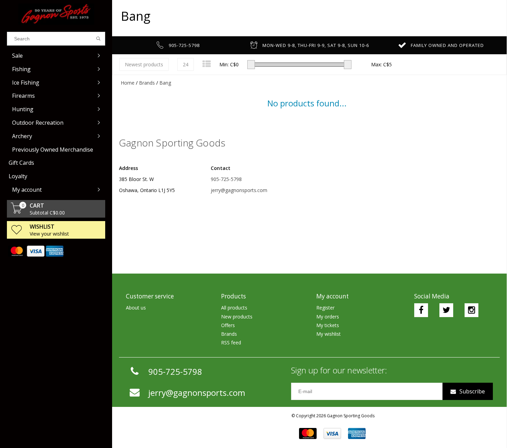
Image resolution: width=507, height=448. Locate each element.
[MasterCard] (16, 251)
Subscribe (472, 391)
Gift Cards (21, 162)
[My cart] (16, 211)
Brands (147, 82)
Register (325, 307)
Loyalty (18, 176)
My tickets (327, 325)
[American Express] (54, 251)
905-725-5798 (226, 179)
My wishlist (328, 334)
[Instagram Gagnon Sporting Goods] (471, 310)
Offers (228, 325)
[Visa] (35, 251)
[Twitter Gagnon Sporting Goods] (446, 310)
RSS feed (231, 342)
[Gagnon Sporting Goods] (56, 14)
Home (128, 82)
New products (236, 316)
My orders (327, 316)
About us (136, 307)
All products (234, 307)
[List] (206, 63)
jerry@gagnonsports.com (239, 190)
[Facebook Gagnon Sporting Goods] (421, 310)
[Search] (98, 39)
